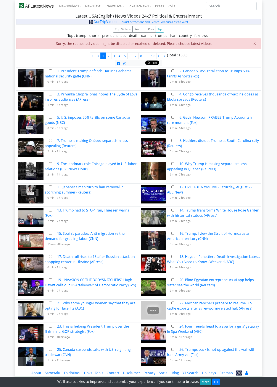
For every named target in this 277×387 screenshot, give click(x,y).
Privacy (149, 373)
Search (139, 29)
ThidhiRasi (72, 373)
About (36, 373)
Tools (99, 373)
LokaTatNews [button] (138, 6)
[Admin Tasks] (246, 373)
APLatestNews (39, 6)
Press (159, 6)
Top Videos (123, 29)
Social (163, 373)
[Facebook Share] (118, 63)
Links (88, 373)
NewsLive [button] (114, 6)
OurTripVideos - (140, 21)
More (205, 382)
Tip (160, 29)
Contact (113, 373)
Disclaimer (131, 373)
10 (153, 56)
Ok (216, 382)
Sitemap (226, 373)
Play (151, 29)
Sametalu (52, 373)
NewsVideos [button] (69, 6)
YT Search (190, 373)
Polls (171, 6)
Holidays (209, 373)
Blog (175, 373)
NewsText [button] (92, 6)
